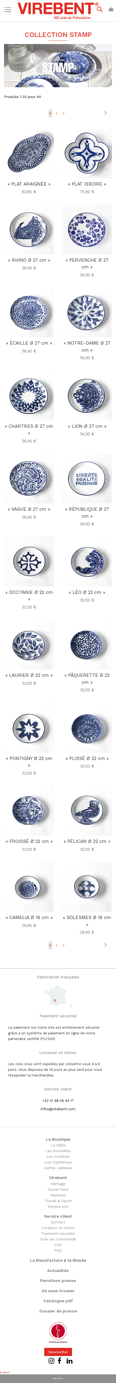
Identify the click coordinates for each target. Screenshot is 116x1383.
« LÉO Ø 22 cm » (87, 592)
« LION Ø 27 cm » (87, 426)
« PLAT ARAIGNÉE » (29, 184)
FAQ (58, 1250)
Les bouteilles (58, 1151)
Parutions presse (58, 1280)
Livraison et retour (58, 1228)
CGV (58, 1245)
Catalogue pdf (58, 1300)
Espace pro (58, 1206)
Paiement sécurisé (58, 1233)
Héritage (58, 1184)
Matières (58, 1195)
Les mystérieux (58, 1162)
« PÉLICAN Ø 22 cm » (87, 841)
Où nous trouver (58, 1290)
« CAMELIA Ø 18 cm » (29, 917)
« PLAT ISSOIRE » (87, 184)
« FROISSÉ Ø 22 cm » (29, 841)
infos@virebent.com (58, 1109)
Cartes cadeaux (58, 1168)
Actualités (58, 1270)
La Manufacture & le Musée (58, 1260)
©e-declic (58, 1378)
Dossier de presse (58, 1311)
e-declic (5, 1372)
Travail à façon (58, 1201)
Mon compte (79, 17)
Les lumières (58, 1156)
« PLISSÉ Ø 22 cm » (87, 758)
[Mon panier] (111, 9)
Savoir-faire (58, 1189)
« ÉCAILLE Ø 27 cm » (29, 343)
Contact (58, 1222)
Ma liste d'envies (49, 17)
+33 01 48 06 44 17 (58, 1101)
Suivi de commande (58, 1239)
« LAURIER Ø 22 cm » (29, 675)
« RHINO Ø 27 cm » (29, 260)
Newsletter (58, 1352)
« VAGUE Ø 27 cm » (29, 509)
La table (58, 1145)
